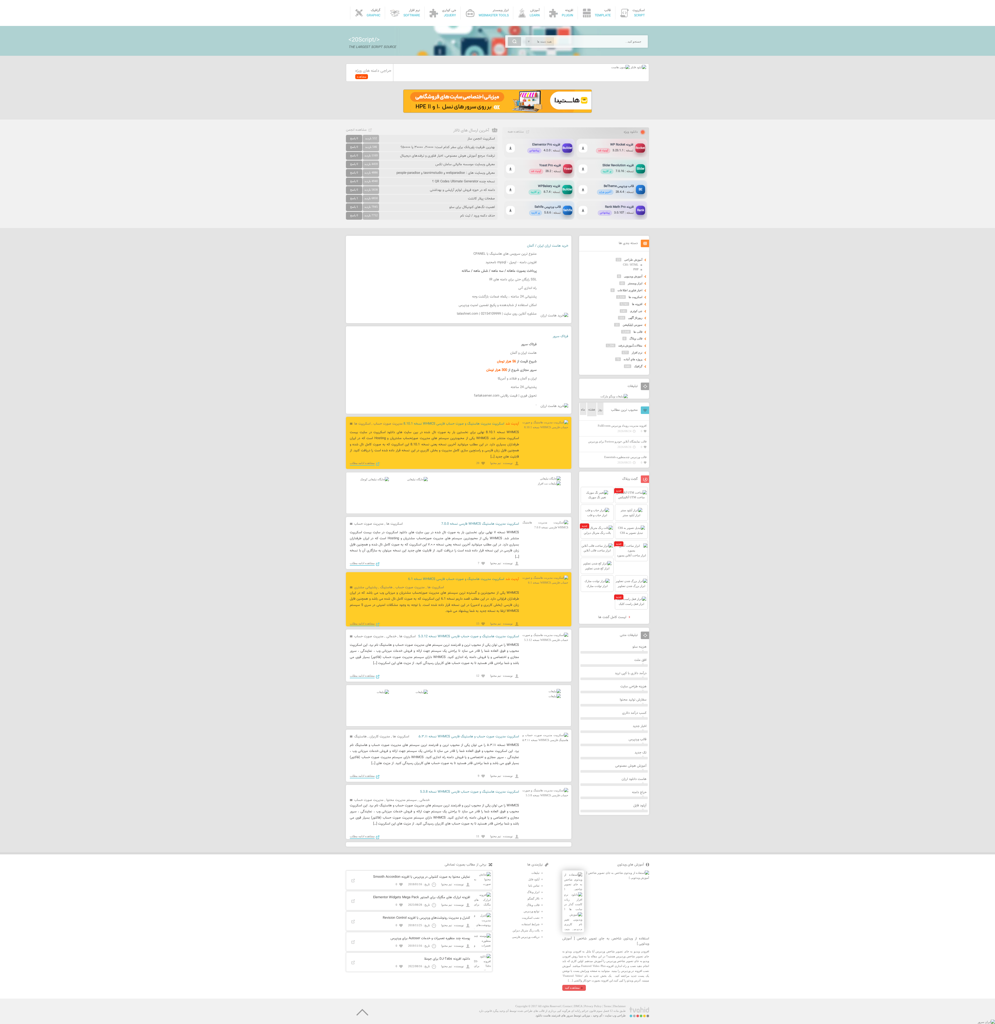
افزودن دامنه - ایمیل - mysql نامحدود (511, 262)
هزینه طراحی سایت (633, 686)
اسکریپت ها (362, 423)
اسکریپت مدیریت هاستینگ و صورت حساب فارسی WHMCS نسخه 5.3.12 (468, 636)
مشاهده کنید (572, 987)
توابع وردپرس (531, 911)
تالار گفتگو (533, 898)
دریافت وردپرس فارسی (525, 936)
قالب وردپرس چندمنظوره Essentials (625, 457)
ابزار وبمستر (635, 283)
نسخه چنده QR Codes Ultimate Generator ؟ (463, 181)
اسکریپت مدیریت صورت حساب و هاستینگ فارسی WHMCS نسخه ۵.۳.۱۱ (468, 736)
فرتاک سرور (560, 336)
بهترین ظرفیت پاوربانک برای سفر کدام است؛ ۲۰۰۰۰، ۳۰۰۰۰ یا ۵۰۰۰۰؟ (448, 147)
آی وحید (597, 1015)
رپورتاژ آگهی (635, 317)
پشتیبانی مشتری (365, 587)
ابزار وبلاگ (533, 892)
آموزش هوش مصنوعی (630, 766)
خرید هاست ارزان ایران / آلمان (547, 245)
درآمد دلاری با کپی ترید (630, 673)
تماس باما (533, 885)
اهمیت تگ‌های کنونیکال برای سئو (472, 207)
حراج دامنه (639, 792)
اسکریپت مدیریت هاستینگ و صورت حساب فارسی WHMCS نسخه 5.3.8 (469, 791)
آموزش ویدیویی (633, 276)
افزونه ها (637, 304)
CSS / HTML (630, 264)
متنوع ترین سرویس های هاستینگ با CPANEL (505, 254)
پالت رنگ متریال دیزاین (526, 930)
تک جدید (640, 752)
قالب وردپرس (637, 739)
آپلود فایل (639, 805)
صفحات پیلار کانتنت (481, 198)
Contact (567, 1006)
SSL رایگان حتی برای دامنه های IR (513, 279)
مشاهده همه (516, 131)
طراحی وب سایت (615, 1015)
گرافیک (638, 366)
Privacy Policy (593, 1006)
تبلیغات (535, 872)
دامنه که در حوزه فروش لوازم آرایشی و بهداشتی (462, 190)
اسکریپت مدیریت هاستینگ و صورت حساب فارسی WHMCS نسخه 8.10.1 (453, 423)
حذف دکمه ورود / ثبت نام (477, 215)
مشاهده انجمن (356, 130)
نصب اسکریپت (530, 917)
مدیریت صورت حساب (388, 423)
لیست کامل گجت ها (612, 617)
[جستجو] (514, 41)
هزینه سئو (639, 646)
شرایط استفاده (530, 924)
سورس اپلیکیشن (632, 324)
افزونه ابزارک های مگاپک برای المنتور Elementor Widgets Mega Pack (421, 897)
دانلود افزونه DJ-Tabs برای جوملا (447, 958)
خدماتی (391, 636)
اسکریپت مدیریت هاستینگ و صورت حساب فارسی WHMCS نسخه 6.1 (456, 579)
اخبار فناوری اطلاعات (629, 290)
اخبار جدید (639, 726)
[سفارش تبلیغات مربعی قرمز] (374, 479)
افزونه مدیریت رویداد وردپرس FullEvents (622, 425)
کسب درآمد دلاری (634, 713)
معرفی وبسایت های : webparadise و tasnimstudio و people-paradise (445, 173)
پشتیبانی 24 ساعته (524, 387)
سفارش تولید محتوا (633, 699)
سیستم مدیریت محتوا (401, 800)
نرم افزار (637, 352)
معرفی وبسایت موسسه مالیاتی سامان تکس (465, 164)
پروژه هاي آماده (633, 359)
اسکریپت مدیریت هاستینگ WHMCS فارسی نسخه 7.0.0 (480, 524)
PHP (635, 269)
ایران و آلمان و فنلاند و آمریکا (517, 378)
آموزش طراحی (633, 259)
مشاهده (361, 76)
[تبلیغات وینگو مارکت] (614, 396)
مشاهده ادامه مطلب (362, 463)
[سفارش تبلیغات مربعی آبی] (417, 479)
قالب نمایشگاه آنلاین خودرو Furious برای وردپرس (617, 441)
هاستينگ (386, 587)
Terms (607, 1006)
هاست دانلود (543, 1015)
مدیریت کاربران (379, 736)
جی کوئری (636, 311)
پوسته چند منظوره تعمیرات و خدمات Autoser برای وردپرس (430, 938)
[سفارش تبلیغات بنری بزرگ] (550, 478)
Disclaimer (619, 1006)
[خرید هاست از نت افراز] (549, 483)
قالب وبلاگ (635, 338)
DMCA (578, 1006)
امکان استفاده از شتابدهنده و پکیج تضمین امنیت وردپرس (498, 305)
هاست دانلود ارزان (634, 779)
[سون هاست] (620, 67)
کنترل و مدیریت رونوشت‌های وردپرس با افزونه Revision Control (426, 918)
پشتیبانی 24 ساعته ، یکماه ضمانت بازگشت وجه (504, 296)
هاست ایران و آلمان (523, 353)
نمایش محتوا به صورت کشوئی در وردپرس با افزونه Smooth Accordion (421, 877)
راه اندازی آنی (527, 288)
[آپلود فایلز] (638, 67)
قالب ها (638, 331)
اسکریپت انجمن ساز (481, 138)
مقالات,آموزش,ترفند (630, 345)
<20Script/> (364, 40)
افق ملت (640, 660)
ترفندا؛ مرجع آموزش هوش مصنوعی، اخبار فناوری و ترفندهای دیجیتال (447, 155)
